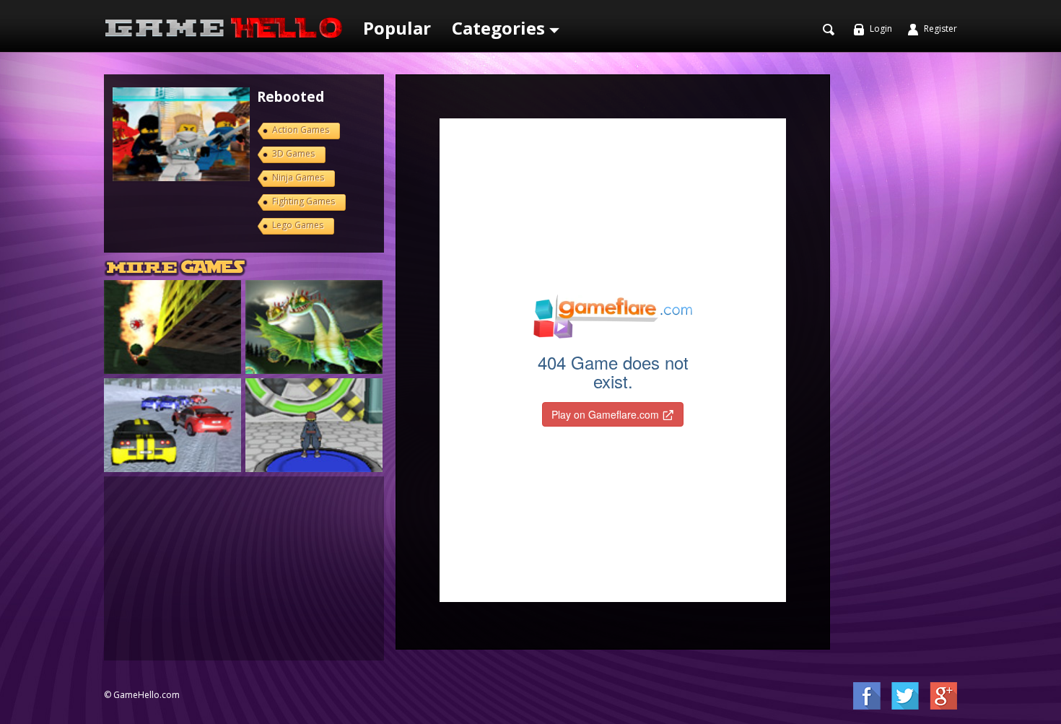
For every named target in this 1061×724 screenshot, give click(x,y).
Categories (500, 28)
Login (880, 28)
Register (939, 28)
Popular (397, 28)
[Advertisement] (244, 566)
